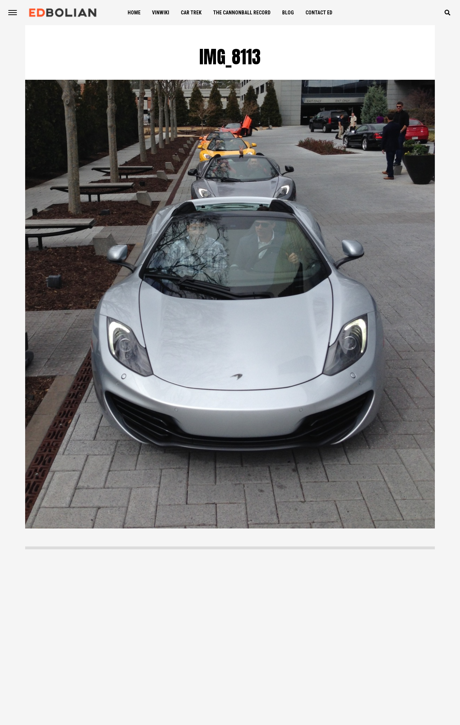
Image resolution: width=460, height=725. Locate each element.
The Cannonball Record (242, 12)
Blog (288, 12)
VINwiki (160, 12)
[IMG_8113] (230, 526)
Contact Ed (318, 12)
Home (134, 12)
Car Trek (191, 12)
